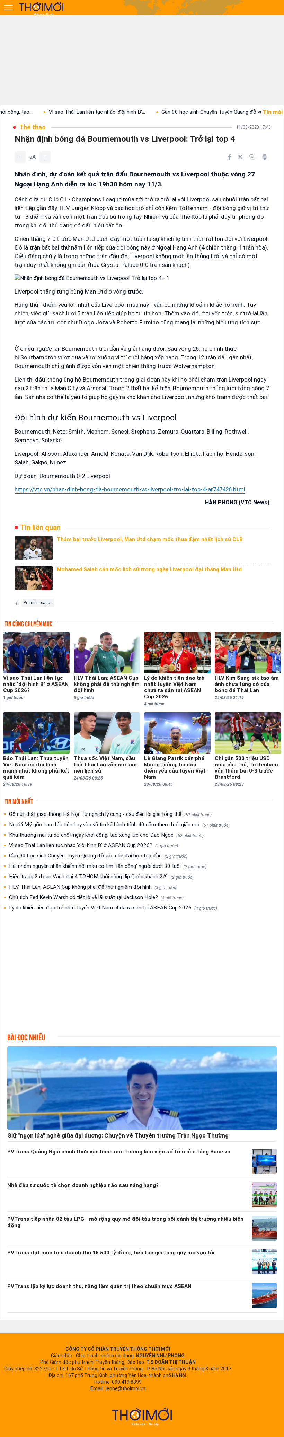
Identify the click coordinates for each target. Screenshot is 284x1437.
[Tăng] (45, 157)
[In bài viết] (264, 157)
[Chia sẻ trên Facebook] (229, 157)
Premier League (38, 602)
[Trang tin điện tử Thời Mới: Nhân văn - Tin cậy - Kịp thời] (41, 8)
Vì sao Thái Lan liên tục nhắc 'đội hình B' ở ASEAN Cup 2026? (93, 845)
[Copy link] (252, 157)
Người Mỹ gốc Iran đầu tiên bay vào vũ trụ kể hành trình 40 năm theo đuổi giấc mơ (119, 824)
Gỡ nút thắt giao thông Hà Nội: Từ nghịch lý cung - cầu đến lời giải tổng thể (110, 814)
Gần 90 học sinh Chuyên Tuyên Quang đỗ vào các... (191, 112)
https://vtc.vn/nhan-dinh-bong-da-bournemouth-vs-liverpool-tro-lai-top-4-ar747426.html (130, 489)
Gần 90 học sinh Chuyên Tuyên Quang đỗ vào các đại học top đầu (98, 856)
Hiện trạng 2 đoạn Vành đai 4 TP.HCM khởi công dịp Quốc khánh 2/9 (101, 876)
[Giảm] (20, 157)
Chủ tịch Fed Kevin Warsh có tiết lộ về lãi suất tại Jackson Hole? (96, 897)
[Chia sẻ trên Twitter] (240, 157)
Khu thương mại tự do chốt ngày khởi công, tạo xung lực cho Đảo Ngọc (106, 835)
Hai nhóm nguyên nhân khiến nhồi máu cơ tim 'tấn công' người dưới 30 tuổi (107, 866)
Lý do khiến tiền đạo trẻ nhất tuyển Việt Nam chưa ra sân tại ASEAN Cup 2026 (113, 908)
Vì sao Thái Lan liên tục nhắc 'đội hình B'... (68, 112)
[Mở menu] (8, 7)
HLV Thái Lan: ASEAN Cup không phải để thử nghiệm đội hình (93, 887)
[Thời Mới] (142, 1416)
